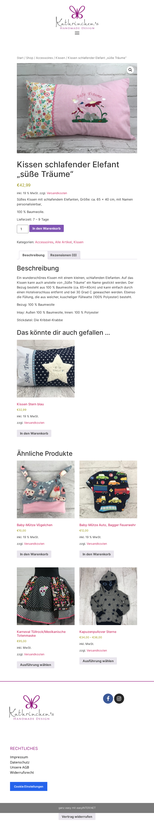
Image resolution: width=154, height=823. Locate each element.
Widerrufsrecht (22, 772)
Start (20, 58)
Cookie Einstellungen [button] (28, 786)
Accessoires (44, 58)
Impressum (19, 757)
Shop (29, 58)
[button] (77, 33)
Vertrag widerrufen (77, 817)
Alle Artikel (63, 242)
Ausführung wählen (35, 665)
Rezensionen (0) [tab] (63, 255)
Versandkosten (57, 193)
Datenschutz (19, 762)
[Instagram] (119, 699)
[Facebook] (108, 699)
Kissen (60, 58)
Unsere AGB (19, 767)
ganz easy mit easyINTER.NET (77, 807)
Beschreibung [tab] (33, 255)
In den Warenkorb (46, 228)
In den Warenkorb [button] (34, 433)
